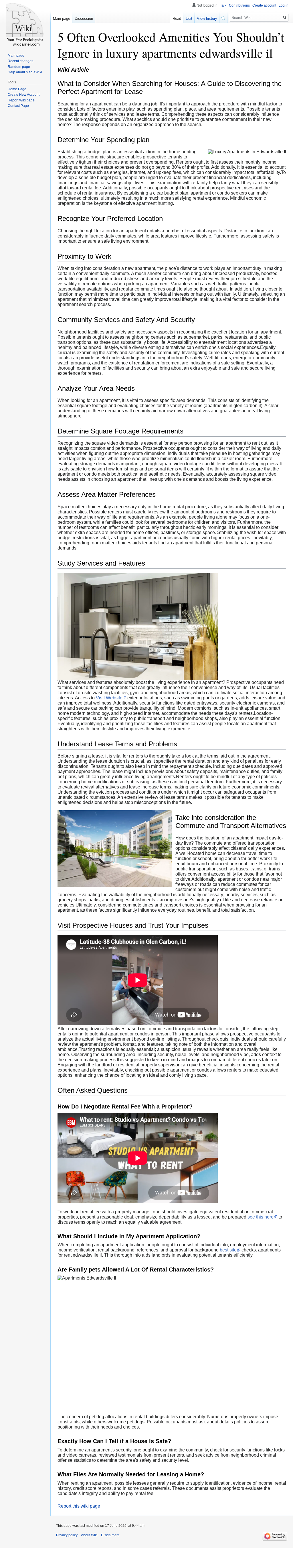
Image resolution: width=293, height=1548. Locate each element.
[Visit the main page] (25, 23)
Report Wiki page (21, 100)
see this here (261, 1217)
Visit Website (109, 697)
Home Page (17, 89)
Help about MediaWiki (25, 72)
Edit (189, 18)
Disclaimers (110, 1535)
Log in (283, 5)
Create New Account (23, 95)
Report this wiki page (79, 1506)
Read (177, 18)
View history (207, 18)
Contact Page (18, 106)
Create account (264, 5)
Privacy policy (67, 1535)
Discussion (84, 18)
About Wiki (89, 1535)
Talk (223, 5)
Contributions (239, 5)
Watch (223, 17)
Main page (61, 18)
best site (228, 1249)
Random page (19, 67)
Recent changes (20, 61)
